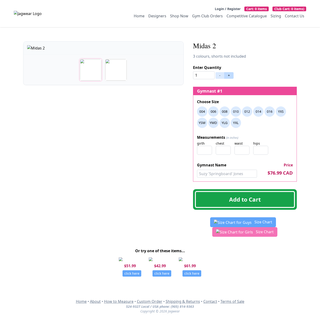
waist (238, 143)
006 (213, 111)
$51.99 (130, 265)
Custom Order (149, 301)
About (95, 301)
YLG (224, 122)
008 (224, 111)
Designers (157, 16)
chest (220, 143)
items (256, 9)
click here (131, 273)
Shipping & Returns (183, 301)
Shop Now (179, 16)
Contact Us (294, 16)
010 (236, 111)
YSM (202, 122)
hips (256, 143)
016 (269, 111)
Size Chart (262, 222)
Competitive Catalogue (247, 16)
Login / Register (228, 9)
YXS (281, 111)
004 (202, 111)
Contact (210, 301)
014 (258, 111)
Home (139, 16)
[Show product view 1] (90, 70)
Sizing (276, 16)
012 (247, 111)
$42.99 (160, 265)
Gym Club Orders (207, 16)
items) (289, 9)
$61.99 (190, 265)
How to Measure (119, 301)
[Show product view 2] (116, 70)
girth (201, 143)
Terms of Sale (232, 301)
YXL (235, 122)
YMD (213, 122)
